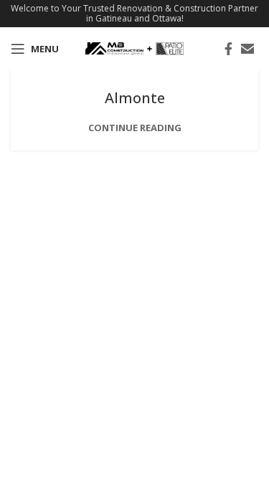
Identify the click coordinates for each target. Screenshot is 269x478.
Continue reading (134, 128)
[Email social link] (247, 48)
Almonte (135, 97)
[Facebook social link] (228, 48)
